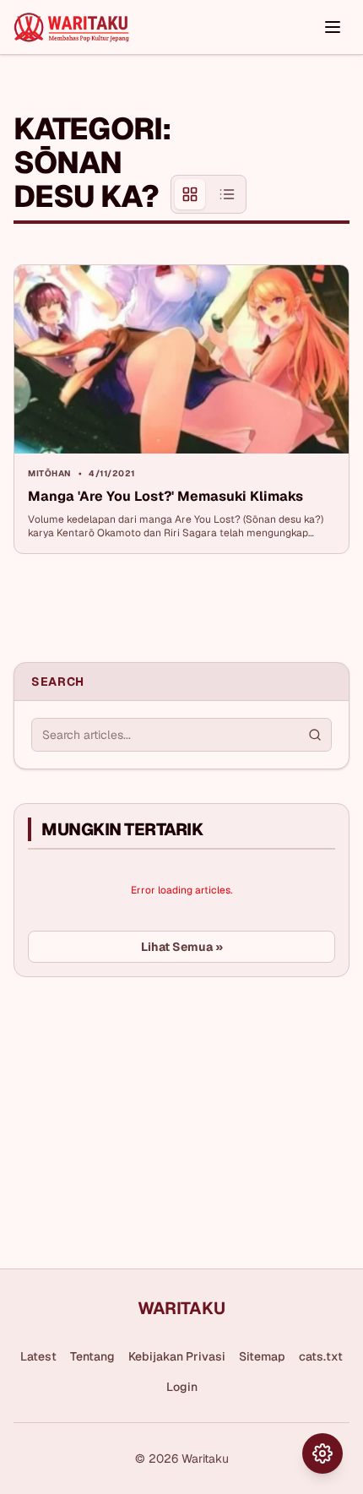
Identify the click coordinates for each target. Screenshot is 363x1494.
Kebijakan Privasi (176, 1356)
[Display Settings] (322, 1453)
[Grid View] (190, 194)
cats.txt (321, 1356)
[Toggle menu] (332, 27)
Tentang (92, 1356)
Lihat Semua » (182, 946)
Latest (38, 1356)
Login (182, 1386)
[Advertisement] (298, 154)
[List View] (227, 194)
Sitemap (262, 1356)
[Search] (315, 735)
